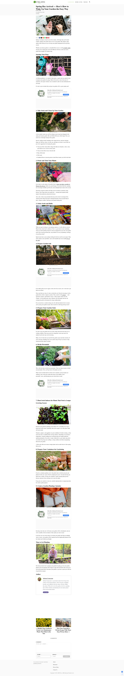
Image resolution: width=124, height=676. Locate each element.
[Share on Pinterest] (47, 37)
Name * (39, 654)
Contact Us (55, 669)
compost (64, 295)
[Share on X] (41, 37)
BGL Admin (39, 10)
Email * (55, 654)
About (54, 661)
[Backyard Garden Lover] (41, 2)
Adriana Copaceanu (48, 578)
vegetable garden (66, 47)
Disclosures (55, 664)
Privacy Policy (56, 667)
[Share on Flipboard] (48, 37)
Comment (38, 642)
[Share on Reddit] (43, 37)
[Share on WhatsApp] (45, 37)
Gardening (37, 13)
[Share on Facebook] (39, 37)
